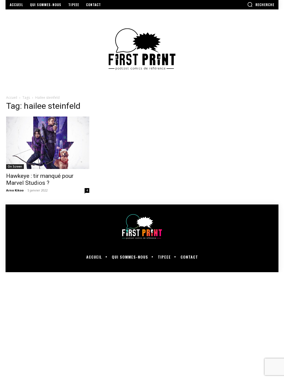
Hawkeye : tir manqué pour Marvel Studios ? (39, 179)
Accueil (11, 97)
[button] (260, 4)
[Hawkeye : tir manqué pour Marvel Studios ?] (47, 143)
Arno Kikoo (15, 190)
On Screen (15, 166)
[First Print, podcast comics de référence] (142, 49)
